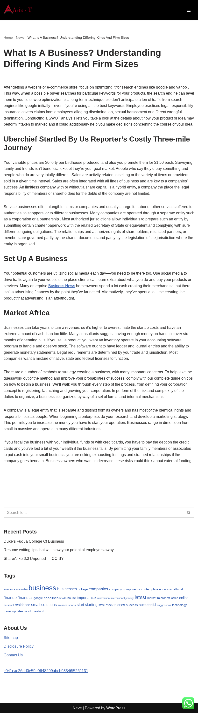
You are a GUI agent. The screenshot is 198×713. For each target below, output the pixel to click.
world (28, 611)
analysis (9, 589)
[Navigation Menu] (188, 10)
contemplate (149, 589)
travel (7, 611)
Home (8, 37)
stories (119, 605)
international (118, 598)
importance (86, 597)
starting (91, 604)
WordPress (115, 708)
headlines (51, 598)
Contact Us (13, 655)
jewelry (130, 598)
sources (62, 605)
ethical (178, 589)
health (62, 598)
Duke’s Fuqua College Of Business (34, 541)
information (103, 598)
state (102, 605)
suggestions (164, 605)
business (42, 588)
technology (179, 605)
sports (72, 605)
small (35, 604)
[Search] (189, 513)
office (174, 598)
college (83, 589)
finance (10, 597)
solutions (49, 605)
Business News (61, 286)
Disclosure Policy (19, 646)
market (151, 598)
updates (17, 611)
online (183, 598)
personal (9, 605)
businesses (67, 589)
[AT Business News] (18, 10)
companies (98, 589)
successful (147, 605)
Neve (77, 708)
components (131, 589)
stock (109, 605)
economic (166, 589)
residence (22, 605)
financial (25, 597)
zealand (39, 611)
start (80, 605)
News (20, 37)
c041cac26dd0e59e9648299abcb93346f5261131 (46, 671)
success (132, 605)
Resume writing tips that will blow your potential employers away (59, 550)
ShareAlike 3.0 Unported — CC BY (34, 558)
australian (22, 589)
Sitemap (11, 638)
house (71, 598)
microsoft (163, 598)
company (115, 589)
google (38, 598)
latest (140, 597)
